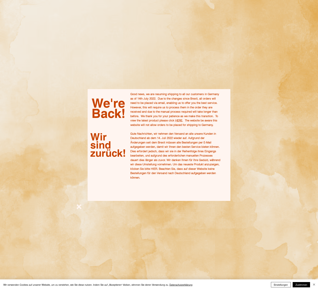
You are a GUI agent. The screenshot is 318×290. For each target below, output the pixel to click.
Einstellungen (281, 284)
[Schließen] (314, 284)
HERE (178, 120)
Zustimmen (301, 284)
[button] (79, 206)
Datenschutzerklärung (180, 284)
